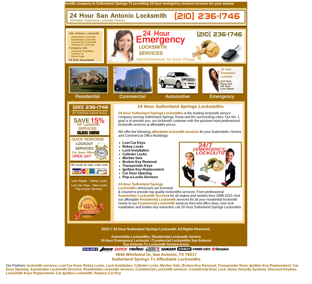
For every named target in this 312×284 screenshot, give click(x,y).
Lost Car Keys (70, 265)
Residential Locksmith (158, 199)
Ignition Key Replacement (270, 265)
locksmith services (42, 265)
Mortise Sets (170, 265)
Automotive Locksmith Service (143, 195)
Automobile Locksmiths (130, 237)
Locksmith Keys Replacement (30, 273)
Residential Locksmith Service (176, 237)
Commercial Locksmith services (161, 269)
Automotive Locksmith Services (56, 269)
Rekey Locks (93, 265)
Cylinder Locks (146, 265)
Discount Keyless (282, 269)
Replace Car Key (107, 273)
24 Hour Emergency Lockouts (125, 240)
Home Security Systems (247, 269)
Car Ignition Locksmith (74, 273)
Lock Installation (119, 265)
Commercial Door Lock (207, 269)
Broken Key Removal (199, 265)
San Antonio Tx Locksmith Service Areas (156, 244)
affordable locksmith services (175, 132)
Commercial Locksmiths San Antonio (181, 240)
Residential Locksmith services (108, 269)
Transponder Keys (233, 265)
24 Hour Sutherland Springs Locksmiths (150, 113)
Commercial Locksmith (156, 203)
